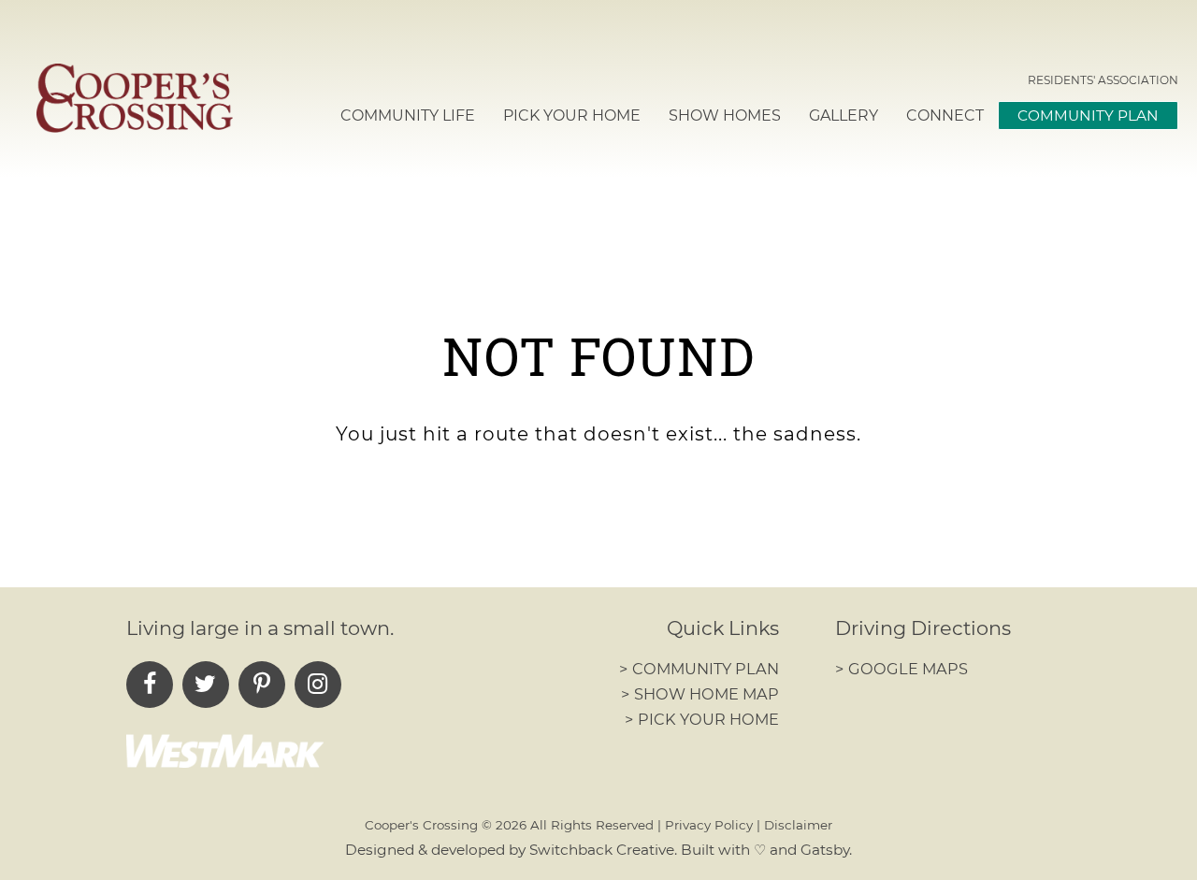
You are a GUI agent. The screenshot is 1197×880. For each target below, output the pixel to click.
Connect (945, 115)
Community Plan (1088, 115)
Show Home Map (700, 694)
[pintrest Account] (261, 684)
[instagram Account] (318, 684)
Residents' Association (1103, 80)
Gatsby (824, 849)
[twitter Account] (205, 684)
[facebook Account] (149, 684)
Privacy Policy (709, 824)
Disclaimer (798, 824)
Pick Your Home (572, 115)
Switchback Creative (601, 849)
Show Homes (725, 115)
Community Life (407, 115)
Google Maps (901, 668)
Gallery (843, 115)
